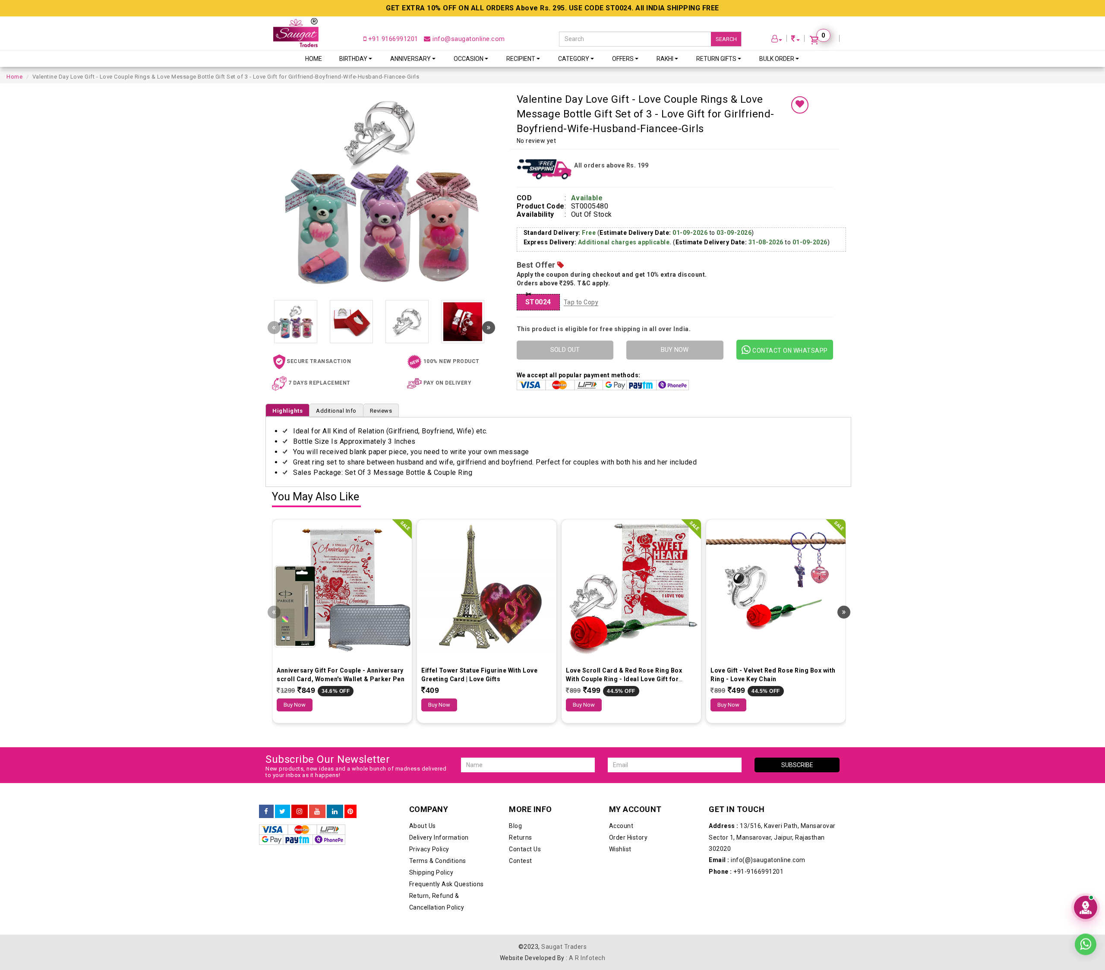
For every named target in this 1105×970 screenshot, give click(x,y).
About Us (422, 825)
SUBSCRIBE (797, 764)
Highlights (287, 411)
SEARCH (726, 39)
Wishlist (620, 849)
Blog (515, 825)
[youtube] (317, 811)
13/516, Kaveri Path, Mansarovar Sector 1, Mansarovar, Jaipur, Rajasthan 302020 (772, 837)
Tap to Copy (581, 302)
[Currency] (795, 40)
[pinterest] (350, 811)
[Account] (777, 40)
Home (313, 58)
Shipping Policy (431, 872)
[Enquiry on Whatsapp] (1085, 948)
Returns (520, 837)
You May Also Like (315, 497)
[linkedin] (335, 811)
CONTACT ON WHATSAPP (789, 350)
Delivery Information (439, 837)
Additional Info (336, 411)
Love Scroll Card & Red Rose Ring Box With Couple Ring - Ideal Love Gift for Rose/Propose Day (624, 679)
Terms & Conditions (437, 860)
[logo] (296, 32)
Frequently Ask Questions (446, 884)
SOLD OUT (565, 350)
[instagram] (299, 811)
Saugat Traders (564, 946)
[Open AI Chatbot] (1085, 907)
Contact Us (525, 849)
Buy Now (295, 704)
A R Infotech (587, 957)
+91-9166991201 (746, 871)
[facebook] (266, 811)
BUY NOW (674, 350)
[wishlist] (799, 105)
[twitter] (282, 811)
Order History (628, 837)
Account (621, 825)
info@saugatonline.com (468, 39)
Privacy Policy (429, 849)
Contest (520, 860)
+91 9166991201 (392, 39)
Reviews (381, 411)
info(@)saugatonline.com (757, 859)
